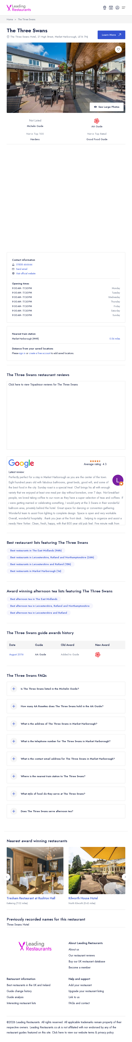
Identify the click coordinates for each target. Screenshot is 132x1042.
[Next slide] (125, 877)
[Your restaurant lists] (111, 7)
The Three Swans (26, 19)
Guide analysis (15, 997)
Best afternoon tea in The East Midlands (33, 599)
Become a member (80, 967)
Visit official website (25, 273)
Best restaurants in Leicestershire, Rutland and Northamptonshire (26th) (52, 557)
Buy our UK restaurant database (87, 961)
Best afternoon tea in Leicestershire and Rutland (38, 613)
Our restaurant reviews (82, 955)
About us (74, 949)
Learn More (109, 35)
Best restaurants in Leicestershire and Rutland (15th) (40, 564)
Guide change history (19, 991)
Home (10, 19)
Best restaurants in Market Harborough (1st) (35, 571)
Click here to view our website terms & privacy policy (82, 1032)
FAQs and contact (79, 1003)
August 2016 (16, 654)
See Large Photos (108, 107)
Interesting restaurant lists (21, 1003)
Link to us (74, 997)
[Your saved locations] (105, 7)
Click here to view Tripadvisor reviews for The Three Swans (43, 385)
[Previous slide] (6, 877)
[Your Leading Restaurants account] (117, 7)
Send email (21, 269)
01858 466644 (24, 264)
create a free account (39, 353)
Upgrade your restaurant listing (86, 991)
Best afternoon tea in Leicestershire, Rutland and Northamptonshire (50, 606)
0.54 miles (114, 338)
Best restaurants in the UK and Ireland (28, 985)
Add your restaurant (80, 985)
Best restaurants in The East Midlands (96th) (36, 550)
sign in (22, 353)
